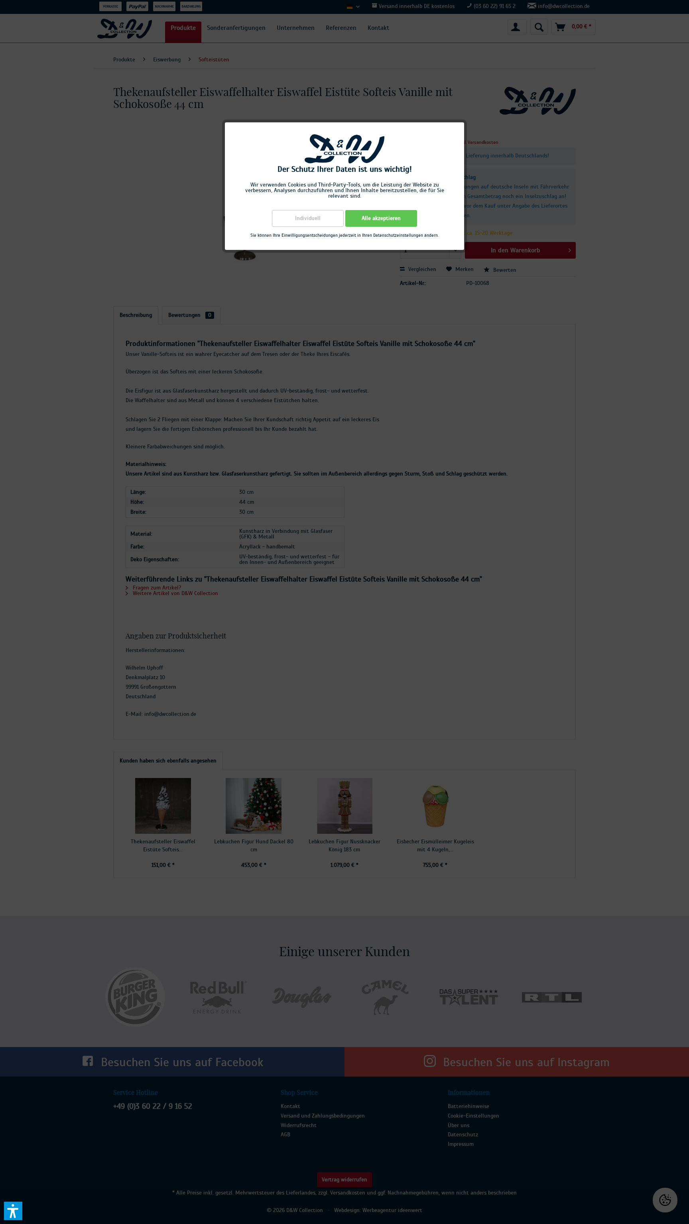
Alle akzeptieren (381, 218)
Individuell (308, 218)
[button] (13, 1211)
